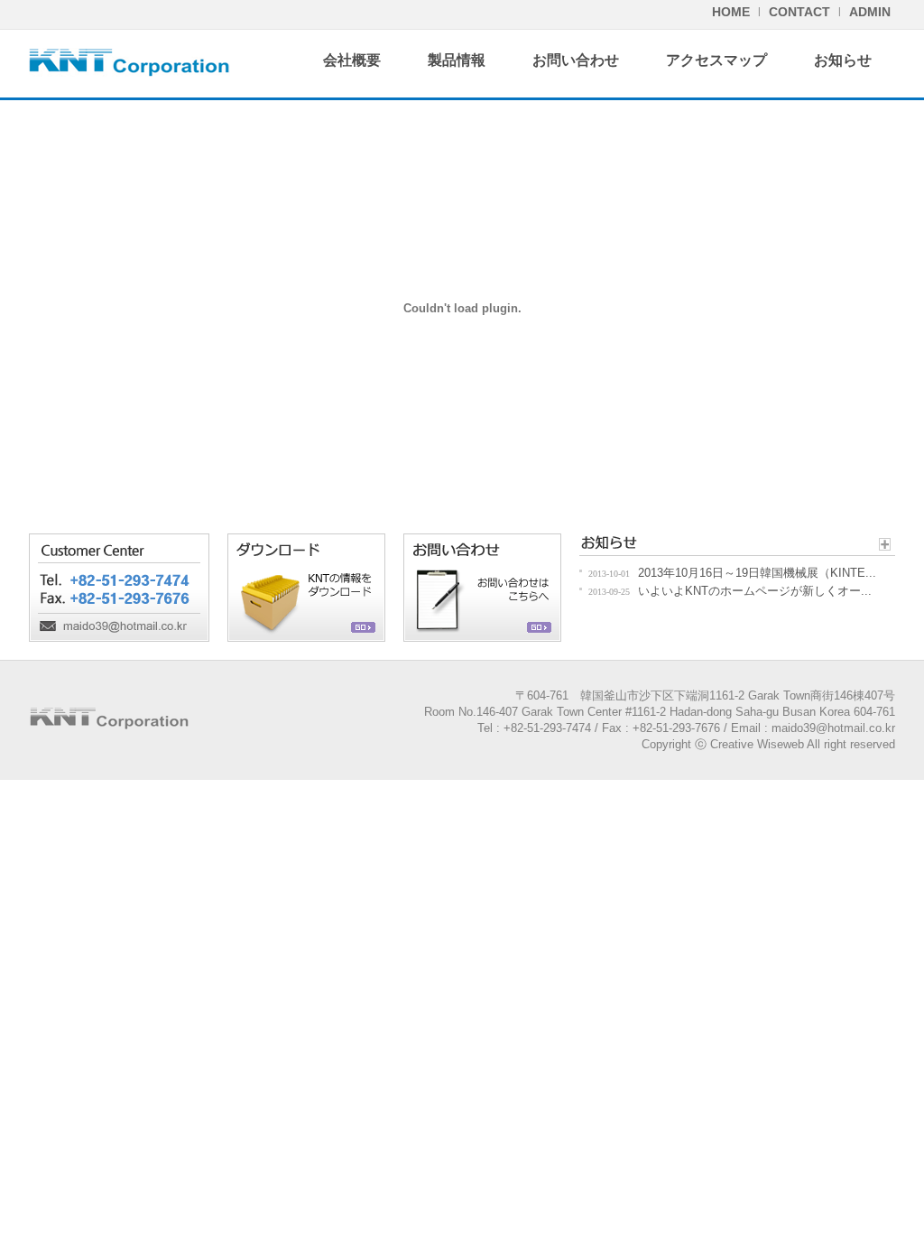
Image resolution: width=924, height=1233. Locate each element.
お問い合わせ (575, 60)
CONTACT (799, 12)
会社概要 (352, 60)
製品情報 (456, 60)
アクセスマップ (716, 60)
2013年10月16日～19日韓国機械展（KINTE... (757, 572)
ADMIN (870, 12)
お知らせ (843, 60)
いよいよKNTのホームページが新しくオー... (755, 591)
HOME (731, 12)
